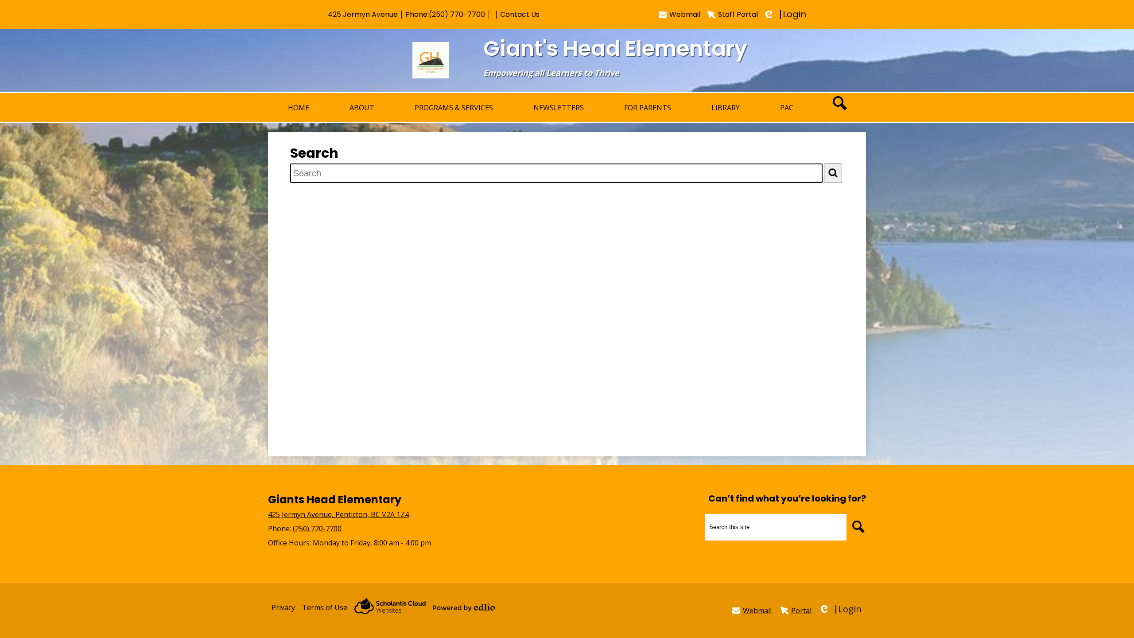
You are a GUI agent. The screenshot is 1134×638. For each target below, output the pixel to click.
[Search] (833, 173)
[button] (362, 107)
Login (785, 14)
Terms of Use (324, 607)
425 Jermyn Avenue (363, 14)
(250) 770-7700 (457, 14)
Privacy (283, 607)
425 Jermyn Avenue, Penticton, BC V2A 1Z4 (338, 514)
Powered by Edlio (464, 607)
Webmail (684, 14)
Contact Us (520, 14)
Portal (801, 610)
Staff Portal (738, 14)
